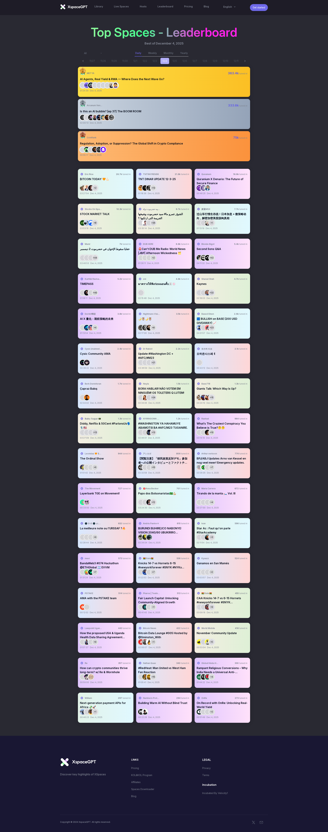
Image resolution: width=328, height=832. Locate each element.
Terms (205, 775)
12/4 (164, 60)
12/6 (184, 60)
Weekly (152, 53)
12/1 (135, 60)
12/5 (175, 60)
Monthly (168, 53)
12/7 (195, 60)
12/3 (155, 60)
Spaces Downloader (142, 789)
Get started (259, 7)
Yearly (184, 53)
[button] (164, 82)
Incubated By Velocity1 (215, 793)
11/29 (114, 60)
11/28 (103, 60)
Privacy (206, 768)
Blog (133, 796)
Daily (138, 53)
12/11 (236, 60)
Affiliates (136, 782)
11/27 (92, 60)
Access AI (125, 188)
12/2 (145, 60)
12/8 (205, 60)
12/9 (215, 60)
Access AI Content (234, 85)
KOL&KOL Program (141, 775)
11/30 (125, 60)
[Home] (73, 7)
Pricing (135, 768)
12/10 (225, 60)
